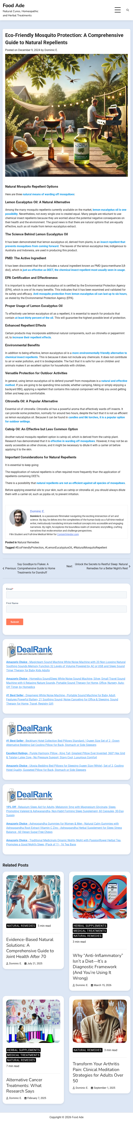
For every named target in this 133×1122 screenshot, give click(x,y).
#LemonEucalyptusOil (58, 547)
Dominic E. (51, 50)
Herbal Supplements (90, 925)
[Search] (127, 10)
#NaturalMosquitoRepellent (90, 547)
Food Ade (14, 5)
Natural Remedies (28, 542)
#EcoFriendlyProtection (29, 547)
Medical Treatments (90, 930)
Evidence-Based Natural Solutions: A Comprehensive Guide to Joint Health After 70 (30, 948)
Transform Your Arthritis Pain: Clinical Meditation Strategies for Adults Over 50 (98, 1072)
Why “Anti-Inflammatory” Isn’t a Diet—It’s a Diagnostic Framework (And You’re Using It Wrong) (98, 967)
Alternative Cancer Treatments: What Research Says (24, 1085)
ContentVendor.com (68, 534)
